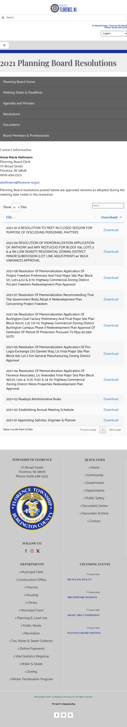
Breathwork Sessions (82, 597)
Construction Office (32, 580)
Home (95, 467)
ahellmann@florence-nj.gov (20, 182)
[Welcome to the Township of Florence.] (63, 5)
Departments (94, 490)
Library (32, 603)
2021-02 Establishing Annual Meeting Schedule (40, 410)
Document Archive (95, 513)
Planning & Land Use (32, 618)
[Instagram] (32, 551)
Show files (15, 207)
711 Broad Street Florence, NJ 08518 (32, 470)
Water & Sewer (32, 664)
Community (95, 475)
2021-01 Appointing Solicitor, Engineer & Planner (41, 420)
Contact (95, 521)
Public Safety (95, 498)
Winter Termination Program (32, 679)
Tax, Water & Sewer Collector (32, 641)
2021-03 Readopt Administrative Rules (33, 399)
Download (109, 217)
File (9, 217)
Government (95, 483)
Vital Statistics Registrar (32, 656)
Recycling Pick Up (80, 579)
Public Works (32, 626)
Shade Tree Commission (84, 615)
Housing (32, 595)
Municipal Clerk (32, 572)
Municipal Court (32, 610)
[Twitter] (38, 551)
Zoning (32, 672)
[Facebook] (26, 551)
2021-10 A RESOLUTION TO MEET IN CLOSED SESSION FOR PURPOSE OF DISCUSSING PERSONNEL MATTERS (49, 230)
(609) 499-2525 (119, 27)
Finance (32, 587)
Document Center (95, 506)
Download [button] (111, 230)
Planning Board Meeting (84, 632)
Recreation (32, 633)
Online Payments (32, 649)
